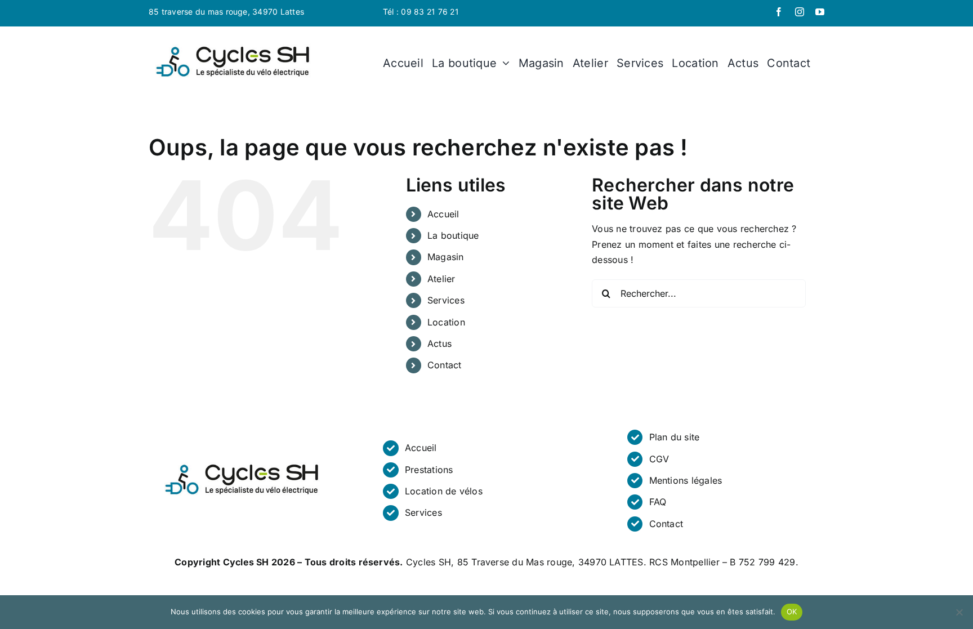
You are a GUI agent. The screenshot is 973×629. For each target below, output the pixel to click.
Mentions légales (685, 480)
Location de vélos (444, 491)
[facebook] (778, 11)
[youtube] (819, 11)
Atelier (441, 278)
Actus (439, 343)
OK (792, 611)
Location (446, 322)
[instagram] (799, 11)
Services (446, 300)
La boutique (453, 235)
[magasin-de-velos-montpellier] (233, 45)
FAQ (658, 501)
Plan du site (674, 437)
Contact (444, 365)
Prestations (429, 469)
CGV (659, 459)
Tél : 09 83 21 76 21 (421, 11)
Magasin (445, 256)
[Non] (959, 612)
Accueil (443, 214)
